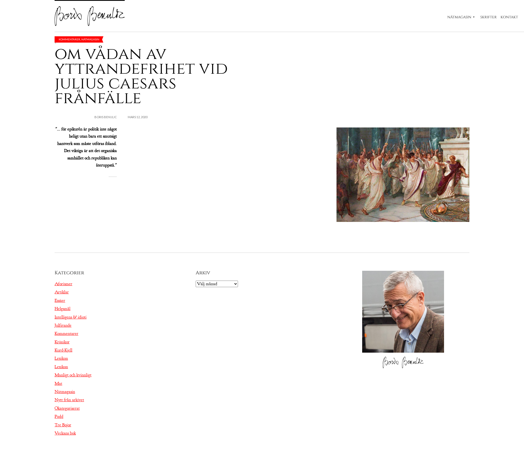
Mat (58, 383)
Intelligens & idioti (71, 317)
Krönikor (62, 342)
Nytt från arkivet (69, 400)
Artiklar (62, 292)
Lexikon (61, 358)
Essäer (60, 300)
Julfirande (63, 325)
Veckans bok (65, 433)
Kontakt (509, 17)
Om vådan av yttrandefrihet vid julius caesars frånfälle (141, 76)
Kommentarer (69, 39)
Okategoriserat (67, 408)
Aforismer (63, 284)
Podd (59, 416)
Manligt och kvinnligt (73, 375)
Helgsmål (62, 308)
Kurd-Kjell (63, 350)
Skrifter (488, 17)
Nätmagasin (459, 17)
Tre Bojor (63, 425)
